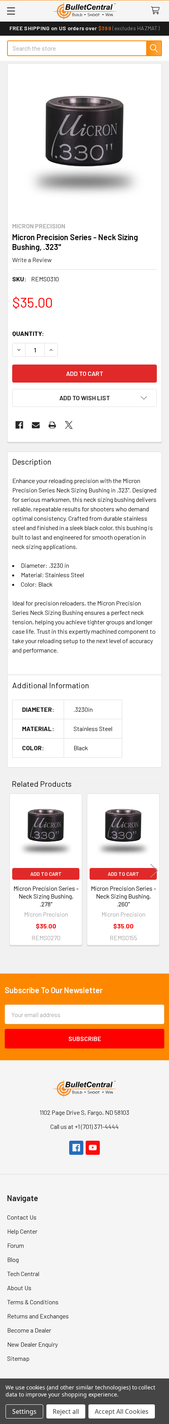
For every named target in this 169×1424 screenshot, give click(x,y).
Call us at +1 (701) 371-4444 (84, 1126)
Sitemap (18, 1358)
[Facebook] (19, 425)
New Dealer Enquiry (32, 1344)
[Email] (36, 425)
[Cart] (157, 11)
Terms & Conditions (33, 1301)
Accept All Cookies (122, 1411)
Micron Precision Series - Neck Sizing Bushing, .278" (46, 896)
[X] (69, 425)
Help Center (22, 1231)
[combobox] (84, 48)
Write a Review (32, 259)
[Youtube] (93, 1148)
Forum (15, 1245)
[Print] (52, 425)
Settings (24, 1411)
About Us (19, 1287)
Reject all (66, 1411)
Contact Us (22, 1217)
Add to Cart (46, 874)
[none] (84, 140)
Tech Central (23, 1273)
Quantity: (28, 333)
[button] (84, 398)
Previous (15, 870)
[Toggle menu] (11, 11)
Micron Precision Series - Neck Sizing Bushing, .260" (123, 896)
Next (154, 870)
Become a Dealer (29, 1330)
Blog (13, 1259)
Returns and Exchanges (38, 1316)
